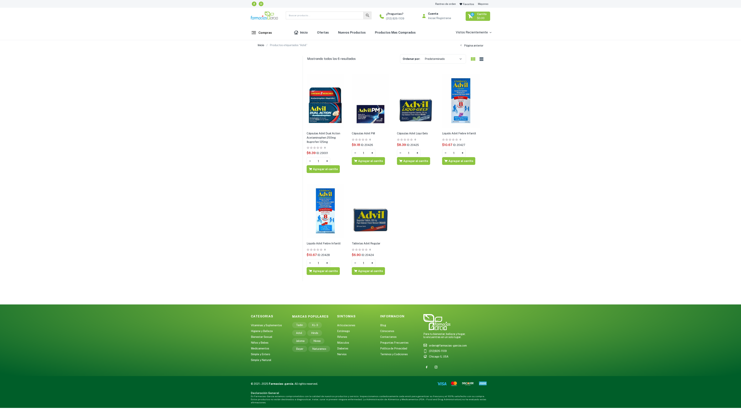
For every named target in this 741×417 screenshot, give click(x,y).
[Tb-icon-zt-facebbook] (426, 367)
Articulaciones (346, 325)
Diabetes (342, 348)
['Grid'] (473, 59)
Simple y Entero (260, 354)
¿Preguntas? (394, 13)
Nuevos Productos (352, 32)
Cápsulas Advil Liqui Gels (412, 133)
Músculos (343, 342)
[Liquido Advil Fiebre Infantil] (461, 100)
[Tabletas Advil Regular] (370, 210)
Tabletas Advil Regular (366, 243)
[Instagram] (261, 4)
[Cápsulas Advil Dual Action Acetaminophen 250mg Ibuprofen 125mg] (325, 100)
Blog (383, 325)
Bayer (299, 348)
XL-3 (315, 325)
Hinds (314, 333)
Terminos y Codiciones (394, 354)
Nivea (317, 340)
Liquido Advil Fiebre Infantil (459, 133)
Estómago (343, 331)
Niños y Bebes (259, 342)
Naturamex (319, 348)
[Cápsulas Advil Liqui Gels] (415, 100)
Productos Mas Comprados (395, 32)
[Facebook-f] (254, 4)
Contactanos (388, 336)
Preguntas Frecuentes (394, 342)
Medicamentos (260, 348)
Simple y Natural (261, 360)
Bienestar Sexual (261, 336)
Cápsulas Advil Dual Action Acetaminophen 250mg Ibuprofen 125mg (323, 137)
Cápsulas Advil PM (363, 133)
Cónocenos (387, 331)
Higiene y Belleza (262, 331)
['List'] (481, 59)
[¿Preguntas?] (382, 16)
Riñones (342, 336)
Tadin (299, 325)
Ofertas (323, 32)
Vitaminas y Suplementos (266, 325)
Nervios (342, 354)
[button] (478, 16)
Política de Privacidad (393, 348)
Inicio (304, 32)
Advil (299, 333)
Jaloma (300, 340)
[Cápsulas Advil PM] (370, 100)
